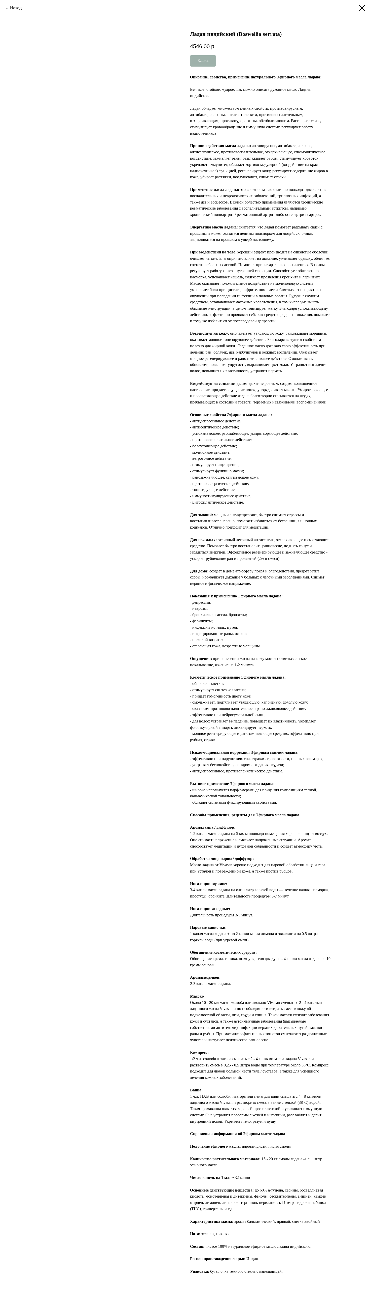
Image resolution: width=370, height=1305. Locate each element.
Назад (16, 8)
